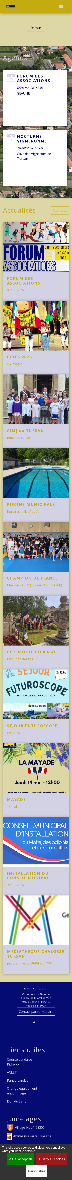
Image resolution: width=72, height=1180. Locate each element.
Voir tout (60, 58)
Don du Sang (16, 1101)
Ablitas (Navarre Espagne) (32, 1136)
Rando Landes (17, 1080)
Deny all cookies (53, 1159)
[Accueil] (10, 6)
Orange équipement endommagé (22, 1090)
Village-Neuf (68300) (30, 1127)
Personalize (36, 1171)
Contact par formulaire (36, 1011)
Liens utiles (26, 1050)
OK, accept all (21, 1159)
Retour (36, 28)
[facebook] (36, 1023)
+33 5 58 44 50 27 (36, 1005)
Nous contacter (36, 988)
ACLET (12, 1072)
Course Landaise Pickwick (19, 1062)
